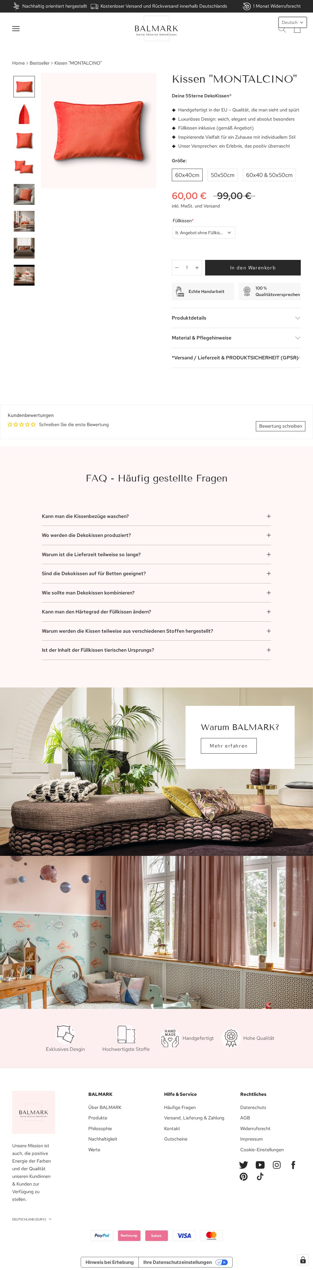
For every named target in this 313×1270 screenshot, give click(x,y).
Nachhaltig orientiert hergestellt (54, 6)
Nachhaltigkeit (102, 1139)
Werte (94, 1150)
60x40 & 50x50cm (269, 174)
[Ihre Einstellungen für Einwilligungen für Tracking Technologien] (303, 1260)
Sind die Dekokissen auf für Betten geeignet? (94, 573)
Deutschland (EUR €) (29, 1219)
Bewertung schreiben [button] (280, 426)
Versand (212, 206)
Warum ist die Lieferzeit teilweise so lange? (91, 554)
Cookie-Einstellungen (262, 1150)
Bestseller (40, 63)
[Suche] (282, 28)
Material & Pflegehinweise (201, 338)
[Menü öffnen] (16, 28)
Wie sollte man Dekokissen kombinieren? (88, 593)
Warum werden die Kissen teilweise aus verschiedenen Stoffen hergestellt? (127, 631)
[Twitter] (243, 1165)
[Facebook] (293, 1165)
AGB (245, 1118)
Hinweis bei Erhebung (110, 1262)
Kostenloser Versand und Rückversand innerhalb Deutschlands (164, 6)
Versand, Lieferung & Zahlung (194, 1118)
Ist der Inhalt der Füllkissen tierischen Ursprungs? (98, 650)
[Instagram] (276, 1165)
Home (18, 63)
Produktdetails (189, 318)
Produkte (97, 1118)
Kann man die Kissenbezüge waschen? (85, 516)
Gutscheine (175, 1139)
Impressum (251, 1139)
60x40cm (187, 174)
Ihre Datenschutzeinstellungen (177, 1262)
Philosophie (100, 1129)
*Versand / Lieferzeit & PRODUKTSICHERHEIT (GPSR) (235, 357)
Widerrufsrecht (255, 1129)
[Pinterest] (243, 1177)
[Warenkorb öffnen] (297, 28)
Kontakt (172, 1129)
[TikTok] (260, 1177)
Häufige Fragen (180, 1107)
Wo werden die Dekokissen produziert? (86, 535)
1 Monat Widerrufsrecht (277, 6)
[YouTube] (260, 1165)
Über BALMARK (104, 1107)
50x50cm (222, 174)
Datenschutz (253, 1107)
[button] (293, 22)
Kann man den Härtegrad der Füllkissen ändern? (96, 612)
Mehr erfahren (229, 746)
